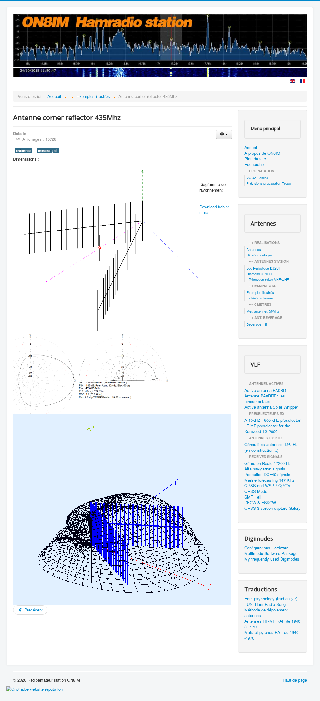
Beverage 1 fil (257, 324)
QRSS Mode (255, 491)
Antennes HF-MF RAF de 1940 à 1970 (272, 624)
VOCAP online (257, 177)
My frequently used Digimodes (271, 559)
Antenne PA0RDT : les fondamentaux (264, 398)
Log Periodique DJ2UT (264, 267)
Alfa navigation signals (264, 469)
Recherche (254, 164)
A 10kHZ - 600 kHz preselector (272, 420)
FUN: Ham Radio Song (265, 604)
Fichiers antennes (260, 297)
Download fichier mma (214, 209)
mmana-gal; (48, 150)
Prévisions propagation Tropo (269, 183)
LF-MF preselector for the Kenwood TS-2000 (267, 428)
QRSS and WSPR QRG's (267, 486)
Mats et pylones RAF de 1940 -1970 (271, 635)
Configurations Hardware (266, 548)
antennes (23, 150)
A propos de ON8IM (262, 153)
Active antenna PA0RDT (266, 390)
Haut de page (295, 680)
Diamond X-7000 (259, 273)
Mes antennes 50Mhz (263, 311)
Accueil (251, 147)
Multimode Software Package (271, 553)
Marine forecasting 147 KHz (269, 480)
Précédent (33, 610)
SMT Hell (252, 497)
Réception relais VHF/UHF (269, 279)
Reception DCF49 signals (267, 474)
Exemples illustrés (260, 292)
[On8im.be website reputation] (34, 688)
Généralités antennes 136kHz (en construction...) (271, 447)
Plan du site (255, 159)
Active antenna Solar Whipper (271, 407)
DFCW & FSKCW (260, 502)
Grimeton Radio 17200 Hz (267, 463)
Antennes (254, 249)
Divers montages (259, 254)
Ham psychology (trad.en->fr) (270, 598)
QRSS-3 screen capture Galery (272, 508)
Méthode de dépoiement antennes (266, 612)
